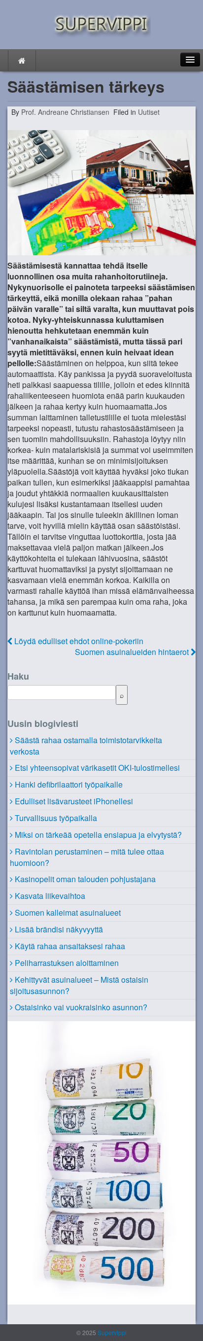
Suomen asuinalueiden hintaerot (133, 651)
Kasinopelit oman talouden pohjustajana (85, 879)
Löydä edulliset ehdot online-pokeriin (77, 641)
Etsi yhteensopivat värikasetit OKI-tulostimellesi (97, 767)
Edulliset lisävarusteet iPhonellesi (74, 801)
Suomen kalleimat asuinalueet (68, 912)
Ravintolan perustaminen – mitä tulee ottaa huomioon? (87, 857)
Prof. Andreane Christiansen (64, 112)
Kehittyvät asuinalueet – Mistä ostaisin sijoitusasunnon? (79, 985)
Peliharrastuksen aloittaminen (67, 962)
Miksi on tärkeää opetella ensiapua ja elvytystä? (98, 834)
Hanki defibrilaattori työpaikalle (69, 784)
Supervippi (111, 1332)
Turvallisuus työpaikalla (56, 818)
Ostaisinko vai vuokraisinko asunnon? (81, 1007)
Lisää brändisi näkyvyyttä (59, 929)
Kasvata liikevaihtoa (50, 895)
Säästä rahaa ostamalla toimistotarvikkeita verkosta (86, 745)
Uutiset (149, 112)
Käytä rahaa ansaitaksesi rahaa (70, 946)
